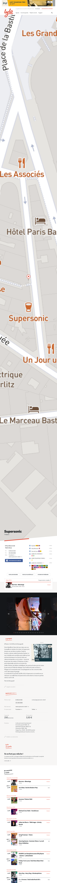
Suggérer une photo (10, 687)
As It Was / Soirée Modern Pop (28, 788)
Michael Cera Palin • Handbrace (29, 811)
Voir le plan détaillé (27, 574)
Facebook (11, 555)
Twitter (33, 709)
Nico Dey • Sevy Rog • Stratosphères (30, 873)
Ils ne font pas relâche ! (13, 754)
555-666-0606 (12, 553)
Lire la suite (6, 760)
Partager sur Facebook (15, 560)
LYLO (8, 12)
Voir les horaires (13, 574)
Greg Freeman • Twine (26, 835)
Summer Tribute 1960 (25, 799)
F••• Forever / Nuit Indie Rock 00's (29, 879)
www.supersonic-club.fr (15, 556)
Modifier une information (12, 737)
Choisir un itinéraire (43, 574)
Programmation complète (44, 580)
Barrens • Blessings (18, 585)
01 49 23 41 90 (12, 551)
